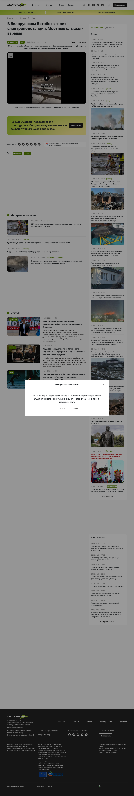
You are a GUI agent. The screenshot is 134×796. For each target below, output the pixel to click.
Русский (75, 408)
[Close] (103, 384)
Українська (60, 408)
